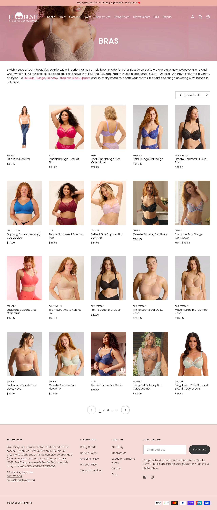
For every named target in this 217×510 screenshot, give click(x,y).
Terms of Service (90, 470)
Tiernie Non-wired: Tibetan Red (66, 236)
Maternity (75, 17)
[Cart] (208, 17)
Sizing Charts (88, 447)
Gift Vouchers (141, 17)
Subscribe (199, 449)
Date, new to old (190, 95)
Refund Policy (88, 453)
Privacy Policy (88, 464)
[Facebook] (147, 477)
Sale (156, 17)
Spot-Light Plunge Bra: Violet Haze (105, 160)
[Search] (200, 17)
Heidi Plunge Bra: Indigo (148, 159)
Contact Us (119, 453)
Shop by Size (102, 17)
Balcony (51, 78)
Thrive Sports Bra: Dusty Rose (148, 311)
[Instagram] (154, 477)
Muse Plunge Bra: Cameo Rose (191, 311)
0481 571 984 (14, 476)
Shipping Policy (89, 458)
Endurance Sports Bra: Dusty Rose (21, 387)
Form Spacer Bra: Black (105, 310)
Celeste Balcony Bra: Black (150, 234)
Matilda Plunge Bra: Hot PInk (64, 160)
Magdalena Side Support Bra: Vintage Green (191, 387)
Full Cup (29, 78)
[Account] (192, 17)
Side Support (81, 78)
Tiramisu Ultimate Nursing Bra (65, 311)
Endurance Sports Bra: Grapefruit (21, 311)
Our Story (117, 447)
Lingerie (50, 17)
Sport (62, 17)
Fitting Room (122, 17)
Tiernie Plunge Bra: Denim (107, 385)
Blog (114, 474)
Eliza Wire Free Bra (18, 159)
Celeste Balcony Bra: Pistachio (62, 387)
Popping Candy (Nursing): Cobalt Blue (24, 236)
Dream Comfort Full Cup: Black (191, 160)
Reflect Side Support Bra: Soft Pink (107, 236)
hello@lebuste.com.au (21, 480)
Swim (87, 17)
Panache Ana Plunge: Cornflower (189, 236)
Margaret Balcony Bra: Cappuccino (147, 387)
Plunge (40, 78)
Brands (167, 17)
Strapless (65, 78)
